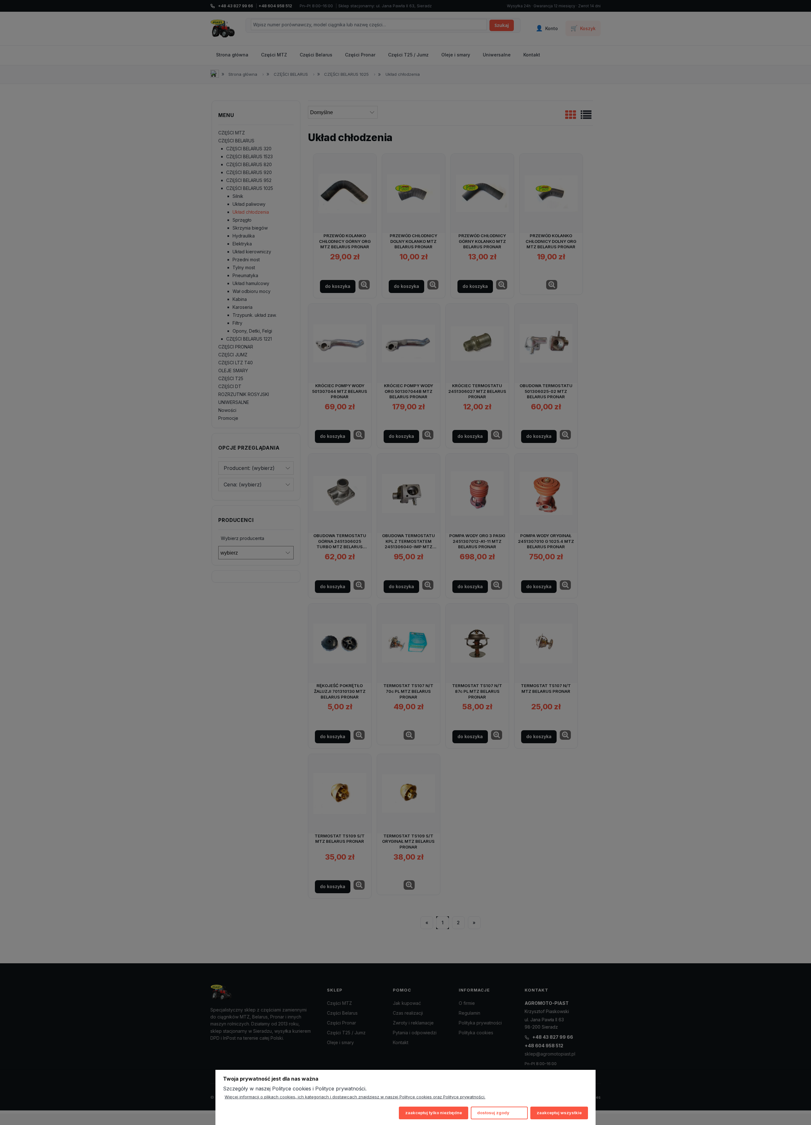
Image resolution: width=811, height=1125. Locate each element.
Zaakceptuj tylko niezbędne (433, 1112)
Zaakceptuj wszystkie (559, 1112)
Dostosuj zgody (493, 1112)
